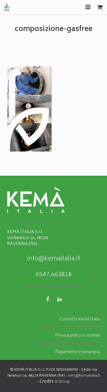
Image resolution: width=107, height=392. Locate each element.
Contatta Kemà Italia (80, 319)
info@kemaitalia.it (53, 259)
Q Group (62, 382)
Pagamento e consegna (77, 352)
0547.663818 (54, 275)
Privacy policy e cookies (77, 336)
